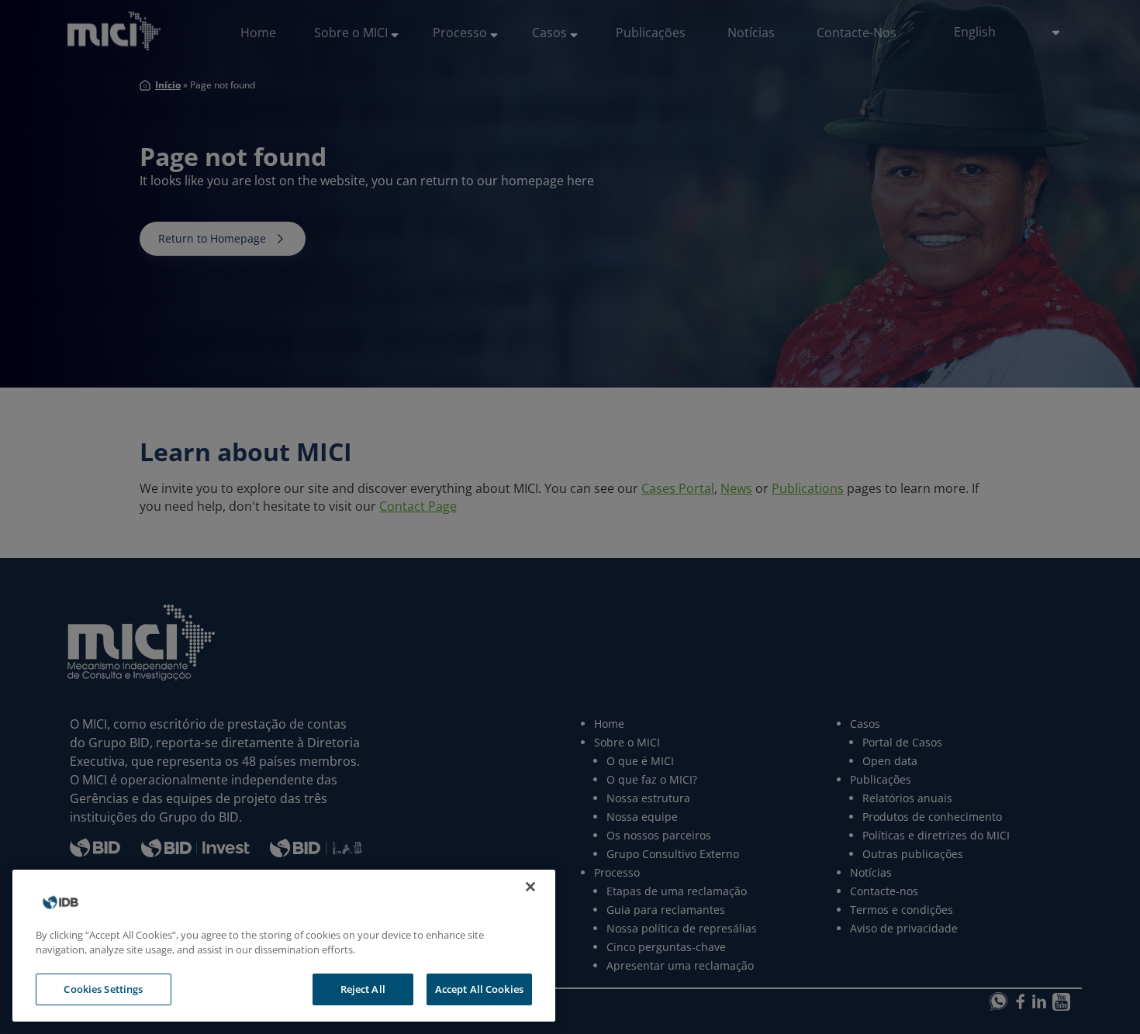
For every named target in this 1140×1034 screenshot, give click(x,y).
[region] (283, 946)
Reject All (362, 989)
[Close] (530, 887)
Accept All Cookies (479, 989)
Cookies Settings (103, 989)
